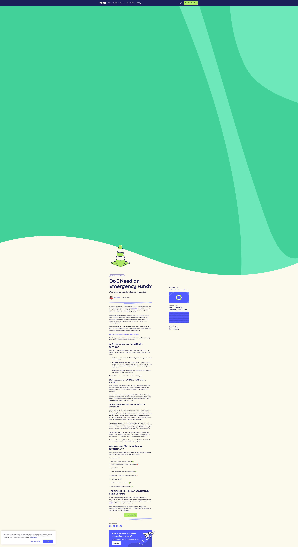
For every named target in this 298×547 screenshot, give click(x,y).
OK (48, 541)
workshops (112, 503)
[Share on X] (114, 526)
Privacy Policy (33, 537)
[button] (113, 3)
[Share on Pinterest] (117, 526)
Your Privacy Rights (35, 541)
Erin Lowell (117, 297)
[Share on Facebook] (110, 526)
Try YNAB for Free (130, 515)
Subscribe (116, 543)
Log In (180, 3)
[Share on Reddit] (121, 526)
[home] (102, 3)
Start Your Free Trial (190, 3)
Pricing (139, 3)
